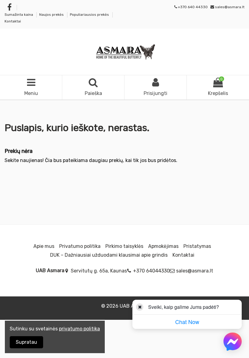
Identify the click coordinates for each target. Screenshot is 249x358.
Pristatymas (197, 246)
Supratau (26, 342)
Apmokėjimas (163, 246)
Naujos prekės (52, 14)
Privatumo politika (80, 246)
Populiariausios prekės (90, 14)
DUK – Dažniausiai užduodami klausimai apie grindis (109, 255)
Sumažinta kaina (19, 14)
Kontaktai (13, 21)
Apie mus (43, 246)
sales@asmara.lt (229, 7)
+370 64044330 (151, 271)
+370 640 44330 (193, 7)
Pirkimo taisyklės (124, 246)
